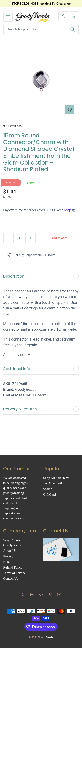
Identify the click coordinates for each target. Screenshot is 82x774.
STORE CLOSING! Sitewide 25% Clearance (41, 3)
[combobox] (41, 29)
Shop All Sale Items (56, 478)
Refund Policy (12, 567)
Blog (6, 561)
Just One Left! (52, 483)
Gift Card (49, 494)
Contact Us (10, 578)
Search (47, 489)
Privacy (8, 556)
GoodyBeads (45, 637)
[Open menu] (8, 17)
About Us (9, 550)
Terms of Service (14, 573)
